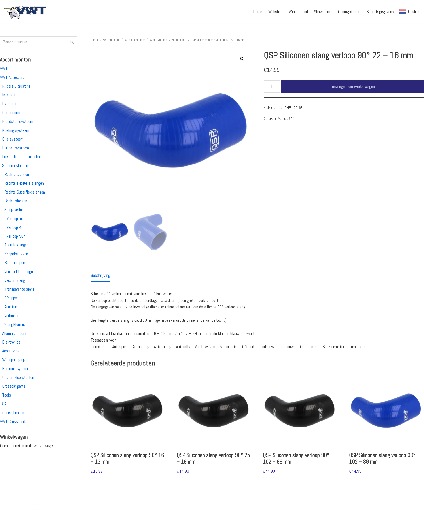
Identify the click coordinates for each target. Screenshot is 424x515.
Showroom (322, 12)
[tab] (100, 276)
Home (257, 12)
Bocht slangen (15, 201)
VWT (4, 68)
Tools (6, 395)
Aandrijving (10, 351)
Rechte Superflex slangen (24, 192)
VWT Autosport (12, 77)
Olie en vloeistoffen (18, 377)
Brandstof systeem (17, 121)
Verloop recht (17, 218)
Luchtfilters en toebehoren (23, 157)
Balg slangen (14, 262)
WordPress (60, 509)
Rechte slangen (16, 174)
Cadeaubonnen (13, 412)
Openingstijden (348, 12)
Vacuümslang (14, 280)
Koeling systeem (15, 130)
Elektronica (11, 342)
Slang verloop (14, 209)
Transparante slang (19, 289)
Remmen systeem (16, 368)
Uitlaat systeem (15, 148)
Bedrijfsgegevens (380, 12)
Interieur (8, 95)
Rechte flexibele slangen (24, 183)
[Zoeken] (72, 41)
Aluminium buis (14, 333)
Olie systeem (13, 139)
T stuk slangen (16, 245)
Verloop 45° (16, 227)
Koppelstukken (16, 254)
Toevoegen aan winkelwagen (352, 86)
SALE (6, 404)
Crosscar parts (14, 386)
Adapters (11, 307)
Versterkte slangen (19, 271)
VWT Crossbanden (14, 421)
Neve (7, 509)
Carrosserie (11, 112)
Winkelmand (298, 12)
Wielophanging (13, 360)
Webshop (275, 12)
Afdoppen (11, 298)
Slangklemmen (15, 324)
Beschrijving (100, 275)
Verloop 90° (16, 236)
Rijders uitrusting (16, 86)
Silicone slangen (15, 165)
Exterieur (9, 104)
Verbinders (12, 315)
